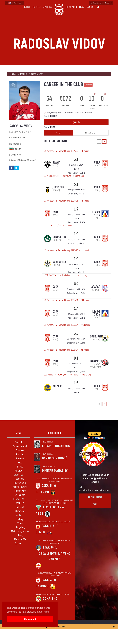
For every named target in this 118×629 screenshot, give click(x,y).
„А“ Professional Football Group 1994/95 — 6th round (66, 200)
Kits (20, 462)
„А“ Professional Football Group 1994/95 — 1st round (66, 250)
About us (20, 503)
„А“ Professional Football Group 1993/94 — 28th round (67, 300)
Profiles (23, 74)
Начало (14, 74)
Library (20, 535)
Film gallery (20, 527)
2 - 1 (54, 598)
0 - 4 (61, 507)
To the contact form (95, 500)
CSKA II (46, 526)
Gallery (20, 519)
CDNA (46, 598)
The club (27, 7)
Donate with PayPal (56, 626)
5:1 (76, 184)
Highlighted (54, 433)
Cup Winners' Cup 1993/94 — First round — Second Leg (67, 374)
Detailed (88, 84)
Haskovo (42, 586)
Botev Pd (42, 492)
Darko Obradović (54, 458)
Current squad (20, 446)
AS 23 (39, 514)
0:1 (76, 358)
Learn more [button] (43, 612)
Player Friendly (90, 133)
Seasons (20, 478)
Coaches (20, 450)
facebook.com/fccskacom (94, 490)
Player (58, 133)
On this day (20, 495)
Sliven (40, 532)
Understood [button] (30, 619)
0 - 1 (54, 547)
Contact (90, 7)
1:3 (76, 383)
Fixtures (37, 7)
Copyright (20, 511)
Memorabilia (20, 539)
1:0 (76, 234)
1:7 (76, 209)
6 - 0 (55, 526)
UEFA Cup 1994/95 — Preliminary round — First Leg (65, 275)
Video (20, 523)
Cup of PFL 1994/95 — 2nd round (58, 225)
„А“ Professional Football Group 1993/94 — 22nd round (67, 325)
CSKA (77, 122)
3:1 (76, 159)
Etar (46, 547)
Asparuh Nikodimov (56, 446)
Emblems (20, 458)
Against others (20, 487)
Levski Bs (50, 507)
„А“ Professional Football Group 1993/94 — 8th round (66, 349)
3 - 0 (53, 580)
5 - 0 (53, 486)
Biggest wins (20, 491)
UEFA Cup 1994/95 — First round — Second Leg (64, 176)
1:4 (76, 308)
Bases (20, 466)
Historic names (102, 3)
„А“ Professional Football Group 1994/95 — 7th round (66, 151)
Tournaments (20, 483)
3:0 (76, 283)
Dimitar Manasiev (55, 470)
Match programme (20, 531)
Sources (20, 507)
